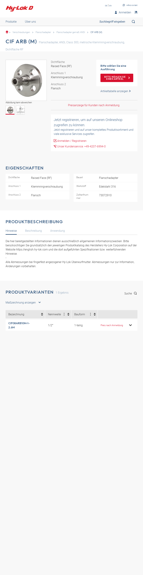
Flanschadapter (43, 32)
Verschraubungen (21, 32)
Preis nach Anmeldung (112, 325)
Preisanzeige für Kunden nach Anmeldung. (94, 105)
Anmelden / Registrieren (71, 141)
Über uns (30, 21)
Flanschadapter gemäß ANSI (71, 32)
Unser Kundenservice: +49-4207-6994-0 (81, 146)
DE (106, 5)
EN (110, 5)
